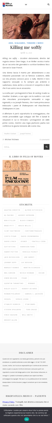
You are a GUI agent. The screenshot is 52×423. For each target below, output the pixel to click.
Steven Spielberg (12, 309)
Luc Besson (26, 262)
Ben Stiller (10, 220)
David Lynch (10, 241)
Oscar (42, 273)
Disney (24, 241)
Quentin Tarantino (13, 283)
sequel (7, 299)
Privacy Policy (8, 402)
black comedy (27, 220)
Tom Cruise (31, 309)
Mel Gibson (9, 273)
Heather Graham (10, 134)
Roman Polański (12, 294)
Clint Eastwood (12, 231)
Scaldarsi (20, 43)
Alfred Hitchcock (34, 210)
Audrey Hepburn (26, 215)
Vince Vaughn (10, 315)
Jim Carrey (29, 257)
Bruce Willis (25, 226)
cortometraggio (33, 231)
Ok (26, 419)
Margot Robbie (11, 268)
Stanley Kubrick (12, 304)
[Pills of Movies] (8, 4)
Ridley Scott (10, 289)
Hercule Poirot (30, 252)
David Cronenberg (30, 236)
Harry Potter (11, 252)
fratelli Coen (39, 241)
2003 (11, 43)
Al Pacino (9, 215)
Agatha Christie (12, 210)
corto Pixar (10, 236)
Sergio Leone (22, 299)
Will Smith (27, 315)
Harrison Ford (27, 247)
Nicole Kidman (27, 273)
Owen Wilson (10, 278)
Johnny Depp (10, 262)
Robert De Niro (29, 289)
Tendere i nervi (35, 43)
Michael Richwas (12, 139)
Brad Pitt (9, 226)
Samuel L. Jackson (34, 294)
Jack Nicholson (12, 257)
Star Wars (30, 304)
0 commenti (44, 139)
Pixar (24, 278)
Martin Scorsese (32, 268)
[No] (49, 415)
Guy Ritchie (10, 247)
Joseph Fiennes (25, 134)
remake (31, 283)
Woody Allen (10, 320)
